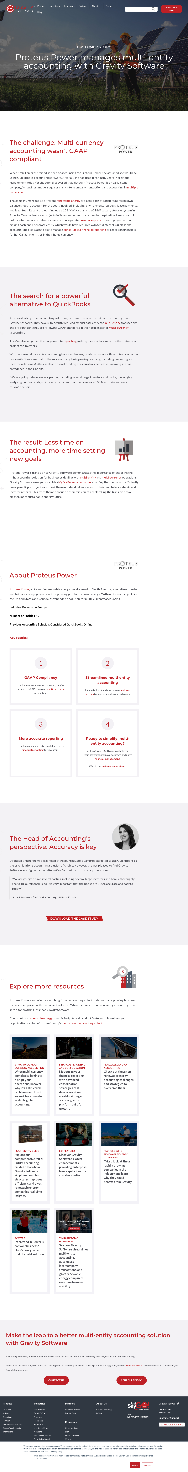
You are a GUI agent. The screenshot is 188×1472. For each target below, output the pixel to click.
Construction (39, 1410)
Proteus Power (19, 589)
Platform (6, 1421)
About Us (96, 6)
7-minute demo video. (113, 766)
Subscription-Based (42, 1439)
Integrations (8, 1432)
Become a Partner (72, 1410)
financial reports (90, 220)
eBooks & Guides (72, 1436)
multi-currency (119, 327)
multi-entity (112, 322)
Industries (55, 6)
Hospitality (38, 1424)
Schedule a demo (134, 1365)
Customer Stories (72, 1428)
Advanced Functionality (12, 1424)
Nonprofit (38, 1432)
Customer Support (169, 1418)
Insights (6, 1413)
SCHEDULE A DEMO (171, 9)
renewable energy (68, 200)
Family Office (39, 1413)
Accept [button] (135, 1465)
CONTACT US (56, 1380)
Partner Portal (71, 1413)
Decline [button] (147, 1465)
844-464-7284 (164, 1412)
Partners (83, 6)
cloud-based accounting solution (83, 1023)
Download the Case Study (74, 918)
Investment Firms (41, 1428)
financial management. (107, 758)
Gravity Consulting (103, 1410)
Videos (68, 1439)
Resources (69, 6)
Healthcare (38, 1421)
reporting (70, 341)
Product (41, 6)
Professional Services (42, 1436)
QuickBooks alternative (75, 482)
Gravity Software (169, 1403)
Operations (7, 1417)
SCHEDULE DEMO (131, 1380)
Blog (39, 12)
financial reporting (33, 749)
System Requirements (12, 1428)
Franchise (38, 1417)
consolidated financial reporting (85, 229)
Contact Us (165, 1409)
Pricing (109, 6)
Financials (7, 1410)
